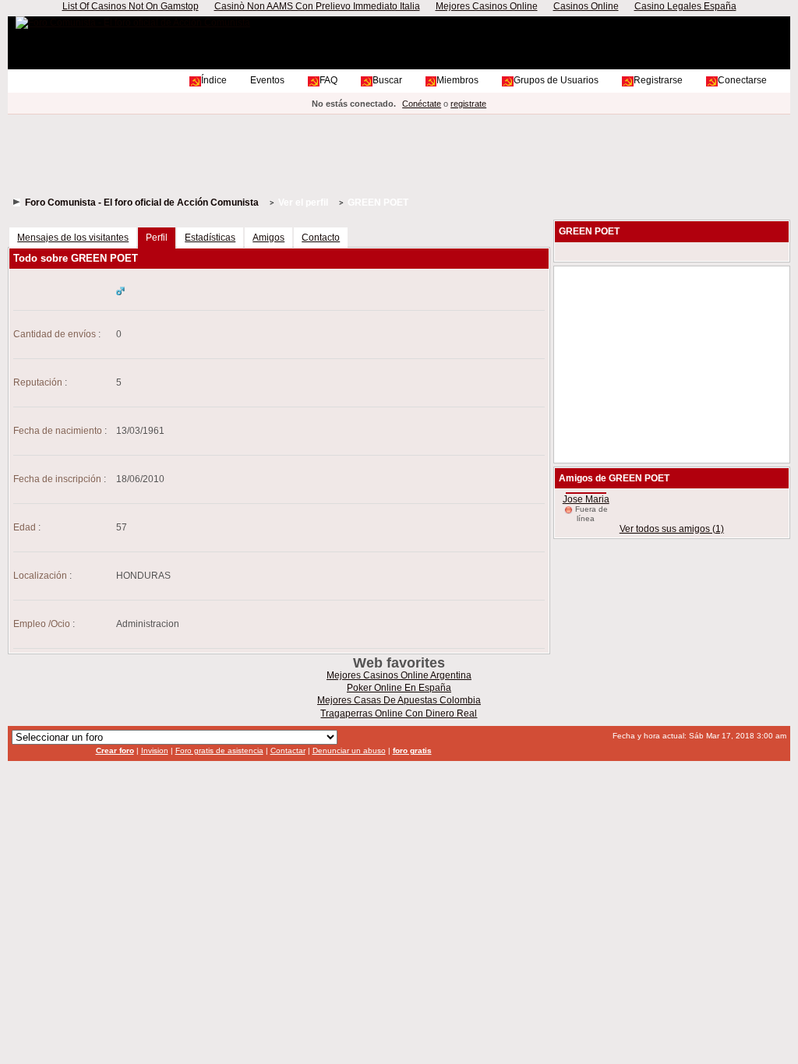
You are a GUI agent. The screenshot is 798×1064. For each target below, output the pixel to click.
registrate (468, 103)
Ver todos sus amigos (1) (672, 528)
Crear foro (115, 750)
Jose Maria (586, 499)
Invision (154, 750)
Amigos (268, 237)
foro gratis (412, 750)
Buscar (387, 80)
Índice (214, 80)
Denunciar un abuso (349, 750)
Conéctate (421, 103)
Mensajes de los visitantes (73, 237)
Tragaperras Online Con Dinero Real (398, 713)
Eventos (267, 80)
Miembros (457, 80)
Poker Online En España (399, 687)
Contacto (321, 237)
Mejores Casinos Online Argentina (399, 675)
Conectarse (742, 80)
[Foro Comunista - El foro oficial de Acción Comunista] (133, 22)
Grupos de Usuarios (556, 80)
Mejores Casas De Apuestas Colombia (399, 700)
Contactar (287, 750)
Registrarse (658, 80)
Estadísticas (210, 237)
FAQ (328, 80)
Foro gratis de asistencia (219, 750)
